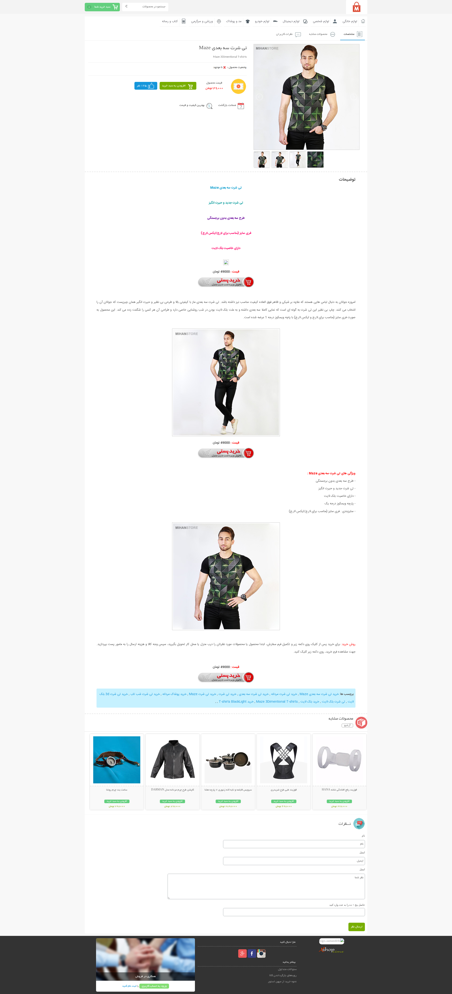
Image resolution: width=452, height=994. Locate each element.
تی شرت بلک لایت (333, 701)
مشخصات (349, 34)
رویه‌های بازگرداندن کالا (283, 975)
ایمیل (362, 852)
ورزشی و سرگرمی (202, 21)
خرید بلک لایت (309, 701)
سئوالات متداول (287, 969)
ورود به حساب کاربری (154, 986)
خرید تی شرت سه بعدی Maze (319, 694)
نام (363, 835)
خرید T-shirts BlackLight (236, 701)
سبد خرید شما (102, 6)
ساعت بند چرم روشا (116, 790)
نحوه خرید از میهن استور (282, 981)
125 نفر (142, 85)
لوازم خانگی (350, 21)
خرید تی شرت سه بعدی (254, 694)
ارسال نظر (357, 926)
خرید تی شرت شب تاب (145, 694)
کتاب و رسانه (170, 21)
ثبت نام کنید (129, 986)
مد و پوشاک (234, 21)
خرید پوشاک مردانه (174, 694)
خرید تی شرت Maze (202, 694)
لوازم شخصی (321, 21)
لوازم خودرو (262, 21)
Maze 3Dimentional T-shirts (277, 701)
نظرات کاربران (284, 34)
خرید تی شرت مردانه (284, 694)
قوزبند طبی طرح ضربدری (284, 790)
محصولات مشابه (318, 34)
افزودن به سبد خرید (174, 85)
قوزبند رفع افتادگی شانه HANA (339, 790)
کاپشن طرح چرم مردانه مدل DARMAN (172, 790)
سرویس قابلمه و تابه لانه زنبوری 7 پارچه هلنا (228, 790)
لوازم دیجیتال (291, 21)
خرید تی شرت (227, 694)
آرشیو (347, 725)
